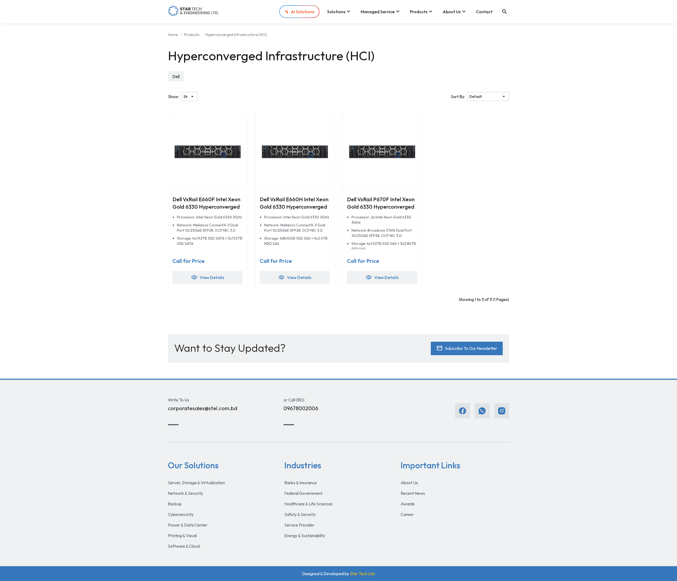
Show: (173, 96)
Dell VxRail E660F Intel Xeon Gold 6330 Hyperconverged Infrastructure (206, 206)
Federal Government (303, 493)
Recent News (413, 493)
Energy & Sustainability (304, 535)
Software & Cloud (184, 546)
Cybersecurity (181, 514)
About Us (455, 11)
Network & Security (185, 493)
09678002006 (300, 408)
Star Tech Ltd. (362, 573)
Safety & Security (300, 514)
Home (173, 34)
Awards (408, 503)
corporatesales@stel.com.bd (202, 408)
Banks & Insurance (300, 482)
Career (407, 514)
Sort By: (458, 96)
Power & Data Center (187, 525)
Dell (176, 76)
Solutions (339, 11)
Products (422, 11)
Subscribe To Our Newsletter (466, 348)
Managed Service (381, 11)
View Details (207, 277)
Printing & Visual (182, 535)
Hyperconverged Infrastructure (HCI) (236, 34)
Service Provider (299, 525)
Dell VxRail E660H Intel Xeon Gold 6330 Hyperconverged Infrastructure (294, 206)
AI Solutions (302, 11)
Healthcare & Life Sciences (308, 503)
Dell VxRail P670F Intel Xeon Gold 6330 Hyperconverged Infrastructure (381, 206)
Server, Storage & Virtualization (196, 482)
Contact (484, 11)
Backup (175, 503)
